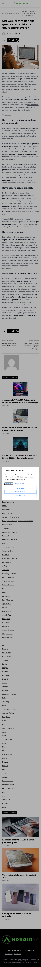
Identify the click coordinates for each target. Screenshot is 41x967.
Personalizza (20, 488)
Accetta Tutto (20, 495)
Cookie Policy (9, 484)
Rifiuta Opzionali (20, 492)
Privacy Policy (19, 484)
